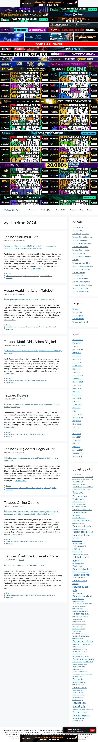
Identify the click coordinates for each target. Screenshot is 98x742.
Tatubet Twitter (61, 210)
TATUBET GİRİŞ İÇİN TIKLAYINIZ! (49, 44)
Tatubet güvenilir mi (82, 596)
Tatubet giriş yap (80, 574)
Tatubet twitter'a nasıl (77, 690)
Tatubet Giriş (33, 210)
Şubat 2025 (76, 356)
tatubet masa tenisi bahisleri (79, 624)
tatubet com (33, 595)
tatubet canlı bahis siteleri (27, 488)
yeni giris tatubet (77, 720)
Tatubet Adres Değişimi (81, 269)
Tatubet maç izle (77, 626)
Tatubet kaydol (76, 603)
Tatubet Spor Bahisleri (79, 671)
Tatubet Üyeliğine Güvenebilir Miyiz (32, 556)
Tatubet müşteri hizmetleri (47, 327)
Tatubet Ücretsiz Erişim (81, 263)
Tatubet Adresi (78, 227)
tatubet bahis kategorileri (78, 502)
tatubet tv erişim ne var (78, 684)
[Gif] (49, 101)
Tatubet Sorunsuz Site (21, 237)
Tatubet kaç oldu (80, 614)
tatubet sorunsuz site (32, 276)
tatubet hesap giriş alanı (78, 601)
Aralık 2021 (76, 437)
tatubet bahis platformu (79, 506)
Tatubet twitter (79, 687)
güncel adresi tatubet (78, 484)
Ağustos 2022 (77, 414)
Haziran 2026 (77, 340)
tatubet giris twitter (78, 563)
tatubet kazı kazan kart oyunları (80, 611)
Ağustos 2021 (77, 450)
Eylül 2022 (76, 411)
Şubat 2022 (76, 431)
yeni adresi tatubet (46, 276)
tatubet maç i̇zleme (78, 629)
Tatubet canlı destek (82, 531)
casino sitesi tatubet (12, 541)
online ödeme (24, 541)
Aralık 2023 (76, 401)
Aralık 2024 (76, 362)
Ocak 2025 (76, 359)
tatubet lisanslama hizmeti (78, 621)
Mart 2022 (76, 427)
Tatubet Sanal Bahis (80, 278)
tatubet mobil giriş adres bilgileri (25, 380)
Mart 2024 (76, 392)
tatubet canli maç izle (78, 518)
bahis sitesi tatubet (12, 488)
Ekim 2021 (76, 443)
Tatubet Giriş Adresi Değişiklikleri (29, 449)
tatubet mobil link (41, 380)
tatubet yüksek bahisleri (88, 709)
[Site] (24, 74)
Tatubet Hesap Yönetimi (81, 256)
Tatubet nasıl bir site (82, 641)
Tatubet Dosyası (16, 395)
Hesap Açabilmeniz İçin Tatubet (28, 290)
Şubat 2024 (77, 395)
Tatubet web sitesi (78, 692)
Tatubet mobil (76, 631)
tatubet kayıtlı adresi (77, 608)
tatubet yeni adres (78, 695)
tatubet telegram (77, 676)
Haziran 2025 (77, 349)
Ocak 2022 (76, 434)
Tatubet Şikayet (46, 210)
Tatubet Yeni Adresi (76, 210)
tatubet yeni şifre (76, 709)
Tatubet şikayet (80, 712)
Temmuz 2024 (78, 379)
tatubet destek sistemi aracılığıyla (80, 554)
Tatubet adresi (79, 496)
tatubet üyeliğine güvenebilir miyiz (17, 595)
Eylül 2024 (76, 372)
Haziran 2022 (77, 418)
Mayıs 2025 (76, 353)
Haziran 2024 (77, 382)
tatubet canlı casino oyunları (79, 529)
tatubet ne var (75, 644)
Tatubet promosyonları (83, 659)
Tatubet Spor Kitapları (80, 250)
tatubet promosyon (78, 654)
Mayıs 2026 (76, 343)
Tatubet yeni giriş (77, 700)
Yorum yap (9, 278)
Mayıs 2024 (76, 385)
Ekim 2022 (76, 408)
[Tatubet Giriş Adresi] (12, 210)
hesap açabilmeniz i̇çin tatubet (28, 327)
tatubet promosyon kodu (80, 656)
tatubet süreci (88, 674)
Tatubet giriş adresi (81, 569)
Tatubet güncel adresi (79, 582)
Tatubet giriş (10, 380)
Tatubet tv (77, 679)
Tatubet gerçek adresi (80, 559)
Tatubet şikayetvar (81, 715)
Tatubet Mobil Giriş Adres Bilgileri (30, 342)
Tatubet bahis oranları (78, 504)
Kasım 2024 (77, 366)
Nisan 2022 (76, 424)
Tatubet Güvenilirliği (78, 593)
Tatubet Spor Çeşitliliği (81, 282)
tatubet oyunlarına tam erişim (15, 276)
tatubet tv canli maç (78, 682)
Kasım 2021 (76, 440)
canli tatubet (89, 477)
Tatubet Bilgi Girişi (79, 253)
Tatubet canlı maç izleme (81, 536)
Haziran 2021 (77, 456)
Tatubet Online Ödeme (21, 503)
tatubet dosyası (40, 434)
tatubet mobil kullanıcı (78, 633)
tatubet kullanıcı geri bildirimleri (80, 616)
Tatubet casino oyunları (79, 547)
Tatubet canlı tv (77, 541)
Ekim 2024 (76, 369)
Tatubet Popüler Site (80, 247)
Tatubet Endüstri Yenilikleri (82, 285)
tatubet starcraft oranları (78, 674)
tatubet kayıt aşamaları (79, 606)
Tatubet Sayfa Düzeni (80, 234)
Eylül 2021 (76, 447)
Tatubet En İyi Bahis (80, 288)
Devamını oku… (37, 269)
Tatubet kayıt (87, 604)
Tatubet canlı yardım (78, 543)
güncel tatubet (77, 487)
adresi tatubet (76, 474)
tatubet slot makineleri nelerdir (79, 664)
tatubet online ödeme (36, 541)
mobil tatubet (77, 489)
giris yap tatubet (77, 482)
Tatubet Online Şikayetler (82, 237)
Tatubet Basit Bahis (79, 240)
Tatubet (89, 210)
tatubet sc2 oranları (77, 662)
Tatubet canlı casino (82, 526)
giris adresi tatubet (12, 327)
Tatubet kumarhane (77, 619)
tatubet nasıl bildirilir (77, 638)
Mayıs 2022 (76, 421)
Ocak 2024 (76, 398)
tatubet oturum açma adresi (79, 646)
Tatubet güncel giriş (80, 588)
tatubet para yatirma (79, 651)
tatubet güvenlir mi (78, 599)
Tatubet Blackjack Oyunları (82, 244)
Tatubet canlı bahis (82, 520)
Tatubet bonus (79, 512)
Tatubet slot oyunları (78, 666)
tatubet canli (76, 515)
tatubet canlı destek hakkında (25, 434)
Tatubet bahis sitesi (82, 509)
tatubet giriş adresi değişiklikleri (46, 488)
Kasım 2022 (77, 405)
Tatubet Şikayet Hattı (80, 291)
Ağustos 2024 (77, 375)
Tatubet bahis (10, 434)
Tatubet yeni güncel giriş (79, 704)
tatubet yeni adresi (78, 697)
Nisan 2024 (76, 388)
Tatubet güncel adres (79, 577)
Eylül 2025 (76, 346)
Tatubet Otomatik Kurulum (82, 266)
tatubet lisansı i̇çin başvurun (46, 595)
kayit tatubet (88, 487)
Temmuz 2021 (77, 453)
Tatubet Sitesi (88, 662)
